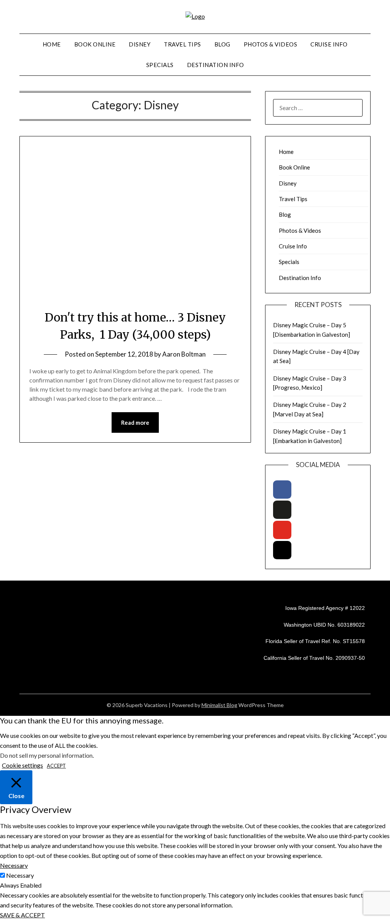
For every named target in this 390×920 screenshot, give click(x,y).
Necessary (20, 875)
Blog (222, 44)
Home (52, 44)
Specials (160, 64)
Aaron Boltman (184, 354)
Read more (135, 422)
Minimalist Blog (219, 705)
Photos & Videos (270, 44)
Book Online (95, 44)
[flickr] (282, 510)
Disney (139, 44)
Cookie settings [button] (22, 765)
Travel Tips (182, 44)
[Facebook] (282, 489)
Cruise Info (329, 44)
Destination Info (215, 64)
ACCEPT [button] (56, 766)
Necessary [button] (14, 865)
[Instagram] (282, 550)
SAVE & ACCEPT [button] (22, 914)
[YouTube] (282, 530)
